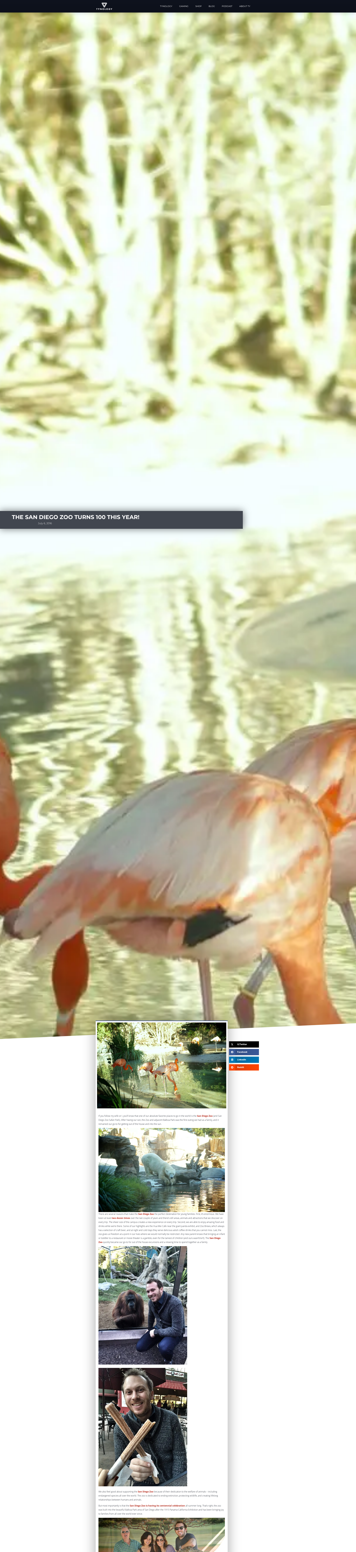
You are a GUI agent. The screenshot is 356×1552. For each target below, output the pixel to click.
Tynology (166, 6)
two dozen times (121, 1218)
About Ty (244, 6)
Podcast (227, 6)
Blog (212, 6)
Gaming (183, 6)
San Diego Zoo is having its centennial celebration (157, 1505)
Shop (198, 6)
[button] (244, 1044)
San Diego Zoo (205, 1115)
